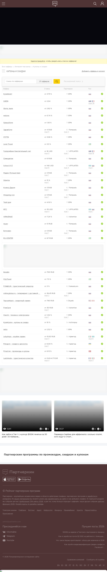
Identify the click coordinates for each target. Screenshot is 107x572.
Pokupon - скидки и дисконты (15, 344)
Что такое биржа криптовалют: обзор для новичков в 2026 (80, 540)
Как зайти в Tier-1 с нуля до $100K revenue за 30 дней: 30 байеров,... (24, 436)
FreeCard (7, 308)
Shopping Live (8, 195)
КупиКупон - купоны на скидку (15, 322)
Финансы (58, 510)
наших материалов (21, 499)
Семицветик (8, 158)
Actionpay (71, 322)
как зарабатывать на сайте (55, 499)
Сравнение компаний (75, 559)
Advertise (71, 217)
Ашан (5, 224)
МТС (5, 209)
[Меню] (3, 4)
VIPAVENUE (8, 217)
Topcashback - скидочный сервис (16, 301)
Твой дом (7, 202)
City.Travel (7, 279)
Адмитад (71, 336)
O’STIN (6, 137)
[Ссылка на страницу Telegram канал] (4, 536)
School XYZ (8, 165)
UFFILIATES (72, 151)
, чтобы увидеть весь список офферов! (53, 61)
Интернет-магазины (23, 66)
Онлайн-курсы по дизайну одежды (29, 504)
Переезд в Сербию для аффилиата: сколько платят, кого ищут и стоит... (78, 436)
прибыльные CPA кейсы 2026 (31, 501)
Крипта (80, 510)
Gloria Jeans (8, 108)
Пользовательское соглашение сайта (24, 557)
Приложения (8, 513)
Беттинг (31, 510)
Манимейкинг (69, 510)
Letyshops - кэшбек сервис (14, 336)
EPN (69, 94)
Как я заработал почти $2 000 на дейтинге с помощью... (81, 536)
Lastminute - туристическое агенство (18, 358)
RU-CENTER (8, 238)
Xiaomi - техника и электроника (16, 315)
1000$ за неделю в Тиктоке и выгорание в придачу (83, 532)
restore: (6, 115)
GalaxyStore (8, 123)
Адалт (39, 510)
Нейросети (48, 510)
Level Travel (8, 144)
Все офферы (7, 66)
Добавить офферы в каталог (93, 71)
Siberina (6, 180)
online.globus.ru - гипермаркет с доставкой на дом (23, 293)
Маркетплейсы (91, 510)
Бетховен (7, 231)
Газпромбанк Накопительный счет (17, 151)
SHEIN (5, 101)
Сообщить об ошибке (95, 559)
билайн (6, 272)
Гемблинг (22, 510)
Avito (5, 329)
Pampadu (71, 130)
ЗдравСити (7, 130)
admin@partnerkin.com (12, 521)
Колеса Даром (9, 187)
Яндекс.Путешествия (11, 173)
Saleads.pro (72, 286)
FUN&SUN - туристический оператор (18, 286)
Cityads (70, 301)
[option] (26, 420)
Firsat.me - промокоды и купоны (16, 351)
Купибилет (7, 94)
